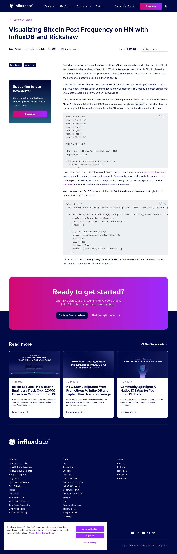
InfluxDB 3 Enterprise (18, 463)
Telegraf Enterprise (17, 474)
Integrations (14, 478)
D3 (64, 93)
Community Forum (71, 489)
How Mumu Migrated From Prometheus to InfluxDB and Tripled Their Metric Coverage (88, 390)
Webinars (67, 474)
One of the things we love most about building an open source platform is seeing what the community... (141, 402)
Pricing (99, 6)
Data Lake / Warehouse (19, 482)
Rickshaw (68, 184)
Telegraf (66, 497)
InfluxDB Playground (155, 172)
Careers (120, 463)
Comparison (162, 545)
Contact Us (120, 6)
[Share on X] (127, 49)
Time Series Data (16, 497)
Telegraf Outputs (70, 512)
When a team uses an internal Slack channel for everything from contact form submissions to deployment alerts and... (86, 402)
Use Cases (15, 65)
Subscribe (30, 114)
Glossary (67, 516)
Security (134, 545)
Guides (66, 459)
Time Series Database (19, 501)
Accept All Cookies (89, 529)
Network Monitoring (18, 512)
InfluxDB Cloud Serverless (20, 467)
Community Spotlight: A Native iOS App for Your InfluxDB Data (138, 390)
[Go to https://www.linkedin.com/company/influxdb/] (143, 532)
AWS (65, 501)
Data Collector (15, 486)
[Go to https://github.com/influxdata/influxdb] (148, 533)
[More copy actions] (164, 49)
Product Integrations (72, 505)
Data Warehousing (17, 508)
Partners (121, 467)
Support (66, 470)
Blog (65, 463)
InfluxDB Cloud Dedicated (20, 470)
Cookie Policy (147, 545)
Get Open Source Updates (72, 315)
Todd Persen (15, 49)
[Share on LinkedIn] (130, 49)
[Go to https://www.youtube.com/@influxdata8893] (133, 533)
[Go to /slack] (153, 533)
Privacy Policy (48, 532)
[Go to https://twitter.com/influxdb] (138, 533)
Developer (30, 65)
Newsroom (122, 470)
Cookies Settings (90, 542)
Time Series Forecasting (19, 505)
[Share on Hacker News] (134, 49)
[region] (55, 536)
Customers (68, 467)
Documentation (70, 478)
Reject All (90, 535)
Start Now (151, 6)
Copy (163, 115)
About (120, 459)
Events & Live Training (73, 482)
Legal (124, 545)
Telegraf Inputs (69, 508)
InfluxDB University (71, 486)
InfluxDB (12, 459)
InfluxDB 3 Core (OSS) (73, 493)
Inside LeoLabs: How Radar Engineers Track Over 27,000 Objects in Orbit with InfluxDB (34, 390)
